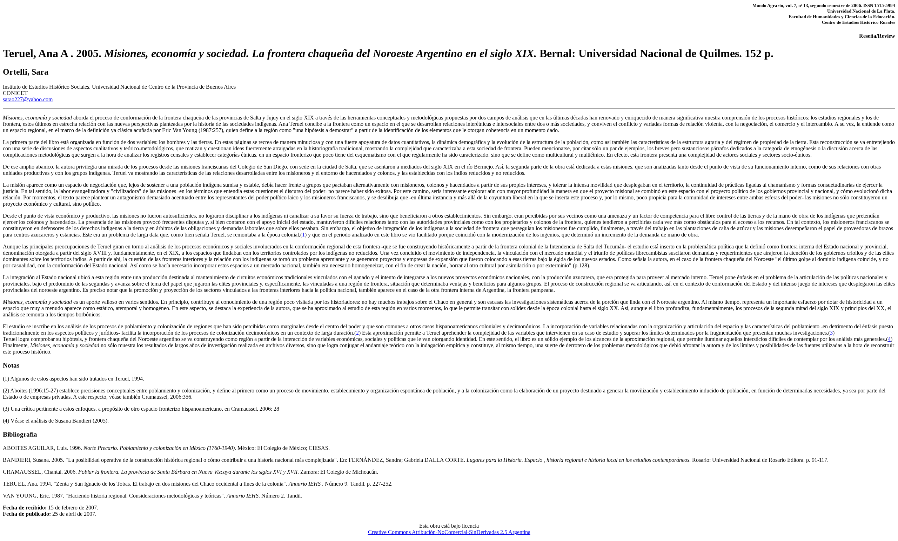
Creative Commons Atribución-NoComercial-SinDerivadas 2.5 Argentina (449, 532)
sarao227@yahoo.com (28, 99)
